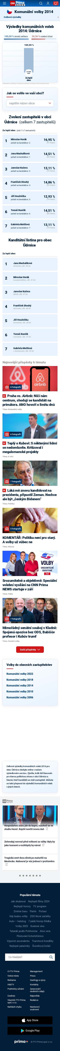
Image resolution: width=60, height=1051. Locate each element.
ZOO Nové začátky (40, 916)
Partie (33, 911)
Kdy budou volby (19, 916)
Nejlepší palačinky (20, 946)
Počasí (42, 911)
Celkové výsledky (12, 17)
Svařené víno (37, 926)
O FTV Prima (13, 971)
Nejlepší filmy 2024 (38, 901)
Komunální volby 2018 (19, 679)
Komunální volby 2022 (19, 673)
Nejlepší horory (22, 906)
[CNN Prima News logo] (17, 3)
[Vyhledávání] (41, 3)
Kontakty (34, 984)
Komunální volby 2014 (19, 685)
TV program (39, 906)
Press (33, 976)
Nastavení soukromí (35, 1008)
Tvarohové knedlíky (42, 941)
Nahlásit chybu (15, 1007)
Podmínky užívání (16, 989)
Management (36, 971)
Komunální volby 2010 (19, 691)
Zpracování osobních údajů (37, 990)
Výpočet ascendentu (18, 941)
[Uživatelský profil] (48, 3)
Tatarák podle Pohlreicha (23, 931)
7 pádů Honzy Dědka (39, 921)
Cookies (11, 996)
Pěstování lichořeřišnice (30, 936)
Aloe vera (45, 931)
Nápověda (35, 996)
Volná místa (13, 976)
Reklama (12, 980)
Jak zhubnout (18, 901)
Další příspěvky (28, 649)
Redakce (34, 1000)
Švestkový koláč (41, 946)
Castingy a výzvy (37, 980)
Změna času (20, 911)
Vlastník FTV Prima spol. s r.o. (17, 1001)
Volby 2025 (22, 926)
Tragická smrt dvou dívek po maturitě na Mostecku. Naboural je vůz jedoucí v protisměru (29, 860)
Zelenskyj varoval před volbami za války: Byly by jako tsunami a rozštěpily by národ (29, 843)
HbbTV (11, 984)
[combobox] (28, 103)
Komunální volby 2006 (19, 697)
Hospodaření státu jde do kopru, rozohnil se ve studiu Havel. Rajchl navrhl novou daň (28, 827)
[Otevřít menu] (5, 3)
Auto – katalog (17, 921)
